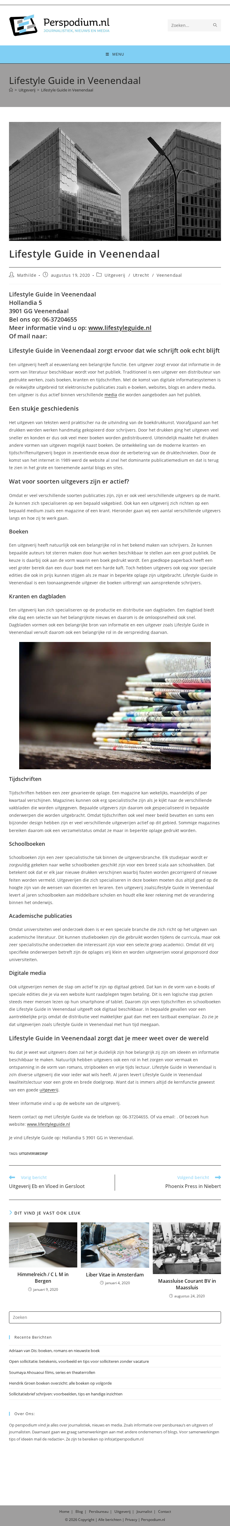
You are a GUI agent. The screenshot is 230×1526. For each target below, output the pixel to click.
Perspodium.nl (153, 1519)
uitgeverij (49, 1090)
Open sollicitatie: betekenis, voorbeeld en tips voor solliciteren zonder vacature (79, 1361)
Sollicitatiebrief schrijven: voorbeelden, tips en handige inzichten (65, 1394)
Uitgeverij (115, 275)
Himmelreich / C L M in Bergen (43, 1277)
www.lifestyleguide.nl (120, 328)
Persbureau (98, 1511)
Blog (79, 1511)
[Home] (11, 90)
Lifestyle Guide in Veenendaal (67, 90)
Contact (164, 1511)
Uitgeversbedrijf (33, 1153)
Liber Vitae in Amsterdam (115, 1274)
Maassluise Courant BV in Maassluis (187, 1284)
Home (64, 1511)
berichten (113, 1519)
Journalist (144, 1511)
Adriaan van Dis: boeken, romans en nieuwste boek (54, 1350)
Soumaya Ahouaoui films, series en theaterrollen (52, 1372)
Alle (101, 1519)
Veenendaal (169, 275)
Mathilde (27, 275)
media (111, 394)
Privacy (131, 1519)
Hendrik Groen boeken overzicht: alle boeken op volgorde (60, 1383)
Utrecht (141, 275)
